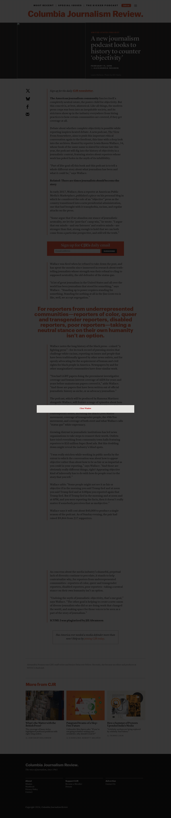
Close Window (85, 408)
